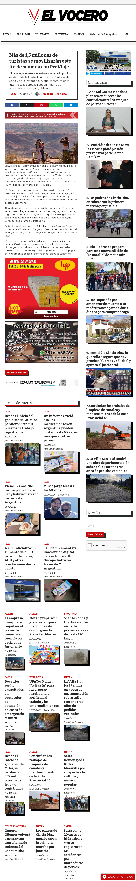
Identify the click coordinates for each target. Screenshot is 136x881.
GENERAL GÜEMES (15, 826)
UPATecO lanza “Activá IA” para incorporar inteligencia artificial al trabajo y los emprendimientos (44, 694)
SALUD (68, 826)
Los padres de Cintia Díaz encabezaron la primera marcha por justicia (46, 841)
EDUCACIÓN (36, 677)
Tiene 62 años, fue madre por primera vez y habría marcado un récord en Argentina (21, 494)
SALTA (8, 677)
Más (127, 34)
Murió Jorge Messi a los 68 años (59, 488)
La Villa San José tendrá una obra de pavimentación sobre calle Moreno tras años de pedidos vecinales (76, 698)
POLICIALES (42, 34)
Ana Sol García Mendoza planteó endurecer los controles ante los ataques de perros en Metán (107, 98)
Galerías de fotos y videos (104, 34)
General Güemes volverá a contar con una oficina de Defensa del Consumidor (17, 841)
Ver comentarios (16, 372)
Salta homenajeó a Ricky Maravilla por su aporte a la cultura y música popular (74, 770)
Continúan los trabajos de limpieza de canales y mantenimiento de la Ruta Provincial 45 (42, 768)
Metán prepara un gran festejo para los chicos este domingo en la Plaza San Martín (43, 626)
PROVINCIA (61, 34)
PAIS (12, 94)
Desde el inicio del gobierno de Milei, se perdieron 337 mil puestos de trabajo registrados (21, 424)
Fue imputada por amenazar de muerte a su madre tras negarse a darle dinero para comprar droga (107, 306)
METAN (7, 34)
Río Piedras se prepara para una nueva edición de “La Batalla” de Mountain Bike (107, 253)
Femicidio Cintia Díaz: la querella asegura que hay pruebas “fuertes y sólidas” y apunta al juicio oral (108, 359)
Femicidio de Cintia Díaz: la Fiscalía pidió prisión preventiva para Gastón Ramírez (107, 151)
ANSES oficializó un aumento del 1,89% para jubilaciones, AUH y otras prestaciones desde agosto (20, 558)
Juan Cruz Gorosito (53, 94)
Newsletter (96, 512)
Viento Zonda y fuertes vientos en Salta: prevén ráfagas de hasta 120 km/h (76, 628)
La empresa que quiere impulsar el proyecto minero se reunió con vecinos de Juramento (14, 632)
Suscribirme (95, 534)
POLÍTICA (79, 34)
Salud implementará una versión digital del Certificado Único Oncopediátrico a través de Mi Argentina (60, 558)
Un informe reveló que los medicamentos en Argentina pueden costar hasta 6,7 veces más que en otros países (61, 428)
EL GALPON (23, 34)
